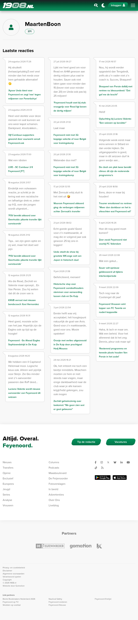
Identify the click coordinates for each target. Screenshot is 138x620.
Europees (8, 484)
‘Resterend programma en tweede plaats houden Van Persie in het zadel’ (113, 352)
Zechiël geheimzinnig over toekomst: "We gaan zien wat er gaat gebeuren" (69, 405)
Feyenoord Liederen (58, 601)
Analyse (7, 500)
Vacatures (121, 442)
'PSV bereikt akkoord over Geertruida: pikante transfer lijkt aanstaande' (24, 219)
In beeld (53, 489)
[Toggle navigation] (133, 5)
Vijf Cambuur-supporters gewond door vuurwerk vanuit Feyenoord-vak (24, 139)
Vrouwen (8, 505)
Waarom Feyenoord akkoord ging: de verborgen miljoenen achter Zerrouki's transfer (69, 207)
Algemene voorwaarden (13, 573)
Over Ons (54, 500)
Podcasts (54, 468)
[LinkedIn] (122, 462)
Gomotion (20, 585)
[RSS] (103, 467)
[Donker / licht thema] (103, 5)
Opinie (7, 473)
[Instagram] (103, 462)
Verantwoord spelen (12, 576)
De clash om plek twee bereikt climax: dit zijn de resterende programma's (115, 171)
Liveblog (54, 505)
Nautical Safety (55, 598)
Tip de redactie (86, 442)
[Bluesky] (116, 462)
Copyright (7, 579)
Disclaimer (7, 570)
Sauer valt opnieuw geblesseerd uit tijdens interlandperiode (111, 272)
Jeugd (6, 489)
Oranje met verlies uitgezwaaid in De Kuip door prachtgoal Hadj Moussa (70, 344)
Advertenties (56, 495)
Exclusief (8, 478)
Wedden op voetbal (12, 605)
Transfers (8, 468)
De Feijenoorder (58, 478)
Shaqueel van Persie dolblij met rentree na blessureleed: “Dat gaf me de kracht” (115, 90)
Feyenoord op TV (11, 601)
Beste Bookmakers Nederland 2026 (19, 598)
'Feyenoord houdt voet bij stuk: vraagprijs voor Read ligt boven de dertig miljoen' (70, 107)
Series (6, 495)
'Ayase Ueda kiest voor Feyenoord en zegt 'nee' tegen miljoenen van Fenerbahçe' (24, 94)
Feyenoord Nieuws (57, 605)
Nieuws (7, 462)
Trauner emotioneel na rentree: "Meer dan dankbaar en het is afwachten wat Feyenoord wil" (115, 207)
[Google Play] (102, 477)
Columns (54, 462)
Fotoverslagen (57, 484)
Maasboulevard (57, 473)
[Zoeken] (96, 5)
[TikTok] (97, 467)
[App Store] (119, 477)
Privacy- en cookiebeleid (14, 567)
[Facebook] (97, 462)
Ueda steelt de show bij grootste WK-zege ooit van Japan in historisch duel (67, 256)
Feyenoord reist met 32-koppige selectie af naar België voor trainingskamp (70, 139)
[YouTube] (129, 462)
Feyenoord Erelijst (103, 598)
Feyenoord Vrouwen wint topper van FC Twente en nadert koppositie (112, 308)
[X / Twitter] (109, 462)
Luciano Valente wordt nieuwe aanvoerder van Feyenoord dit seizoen (24, 393)
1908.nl (18, 5)
